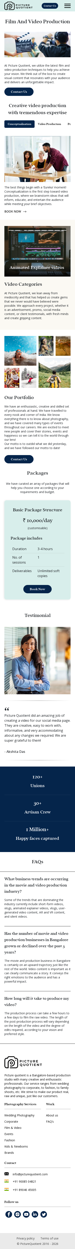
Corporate (11, 1121)
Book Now (37, 589)
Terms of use (49, 1238)
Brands (9, 1153)
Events (8, 1134)
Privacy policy (25, 1238)
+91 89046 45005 (24, 1190)
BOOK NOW (12, 211)
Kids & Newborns (16, 1146)
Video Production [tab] (49, 124)
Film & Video (12, 1128)
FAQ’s (50, 1121)
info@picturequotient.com (30, 1174)
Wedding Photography (19, 1115)
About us (52, 1115)
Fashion (9, 1140)
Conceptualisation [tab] (19, 124)
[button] (11, 230)
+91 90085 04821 (24, 1181)
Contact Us (50, 6)
